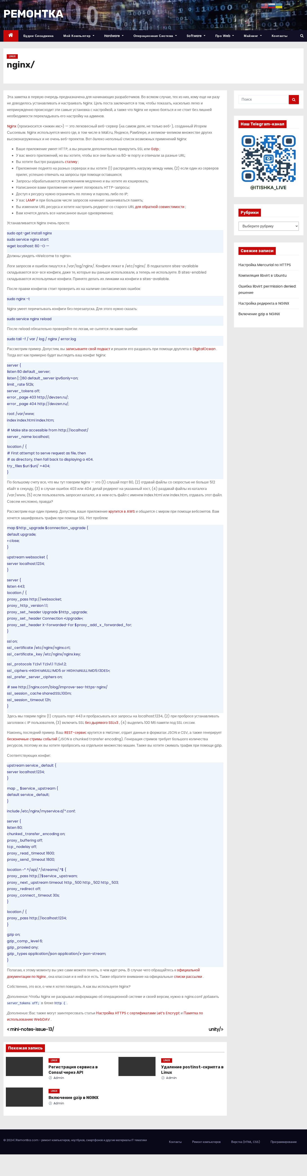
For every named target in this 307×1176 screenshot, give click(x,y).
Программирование (284, 1142)
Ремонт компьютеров (206, 1142)
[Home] (10, 36)
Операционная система (153, 36)
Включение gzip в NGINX (73, 1097)
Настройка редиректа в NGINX (263, 303)
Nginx (12, 126)
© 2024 (9, 1140)
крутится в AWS (122, 511)
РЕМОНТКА (33, 13)
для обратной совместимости (160, 206)
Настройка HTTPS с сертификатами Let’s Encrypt (138, 1013)
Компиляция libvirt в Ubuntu (262, 275)
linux (12, 56)
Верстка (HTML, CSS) (245, 1142)
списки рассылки (188, 976)
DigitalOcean (204, 348)
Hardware (112, 36)
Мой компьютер (77, 36)
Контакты (280, 36)
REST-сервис (75, 732)
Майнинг (251, 36)
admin (58, 1078)
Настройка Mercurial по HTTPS (264, 264)
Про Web (223, 36)
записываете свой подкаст (88, 348)
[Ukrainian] (279, 5)
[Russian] (271, 5)
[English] (264, 5)
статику (71, 161)
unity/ (215, 1029)
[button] (302, 35)
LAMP (31, 200)
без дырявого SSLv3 (102, 722)
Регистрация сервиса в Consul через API (73, 1070)
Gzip (155, 149)
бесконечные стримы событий (32, 739)
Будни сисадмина (38, 36)
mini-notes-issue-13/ (31, 1029)
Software (195, 36)
